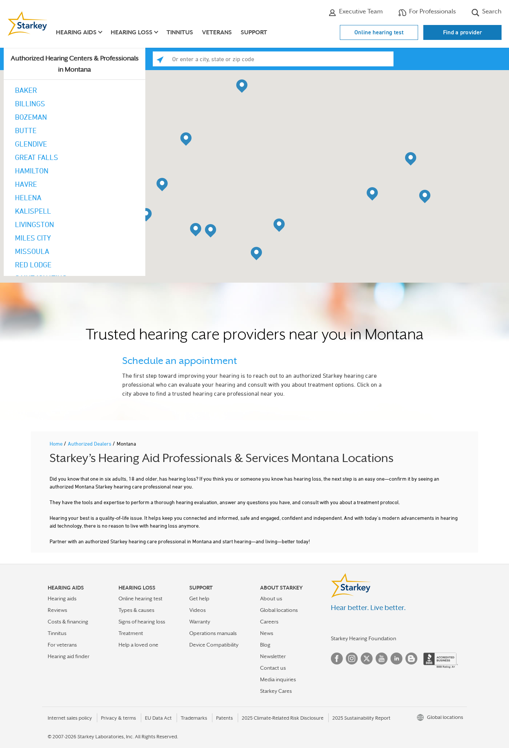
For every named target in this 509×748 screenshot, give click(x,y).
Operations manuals (213, 633)
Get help (199, 598)
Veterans (217, 32)
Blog (265, 645)
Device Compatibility (213, 645)
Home (57, 443)
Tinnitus (180, 32)
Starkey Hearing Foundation (363, 638)
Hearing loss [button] (131, 32)
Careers (269, 622)
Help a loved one (138, 645)
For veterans (62, 645)
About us (271, 598)
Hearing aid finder (68, 656)
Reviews (57, 610)
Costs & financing (68, 622)
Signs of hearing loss (141, 622)
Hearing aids (62, 598)
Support (254, 32)
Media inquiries (278, 679)
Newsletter (273, 656)
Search (491, 11)
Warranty (199, 622)
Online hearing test (379, 32)
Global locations (279, 610)
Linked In (396, 658)
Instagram (352, 658)
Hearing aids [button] (76, 32)
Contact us (273, 668)
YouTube (382, 658)
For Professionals (432, 11)
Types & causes (136, 610)
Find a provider (462, 32)
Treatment (130, 633)
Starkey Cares (276, 691)
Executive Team (360, 11)
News (266, 633)
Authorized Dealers (90, 443)
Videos (197, 610)
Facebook (337, 658)
